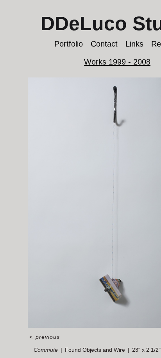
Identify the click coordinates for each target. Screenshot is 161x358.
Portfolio (68, 44)
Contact (104, 44)
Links (134, 44)
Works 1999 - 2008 (117, 62)
